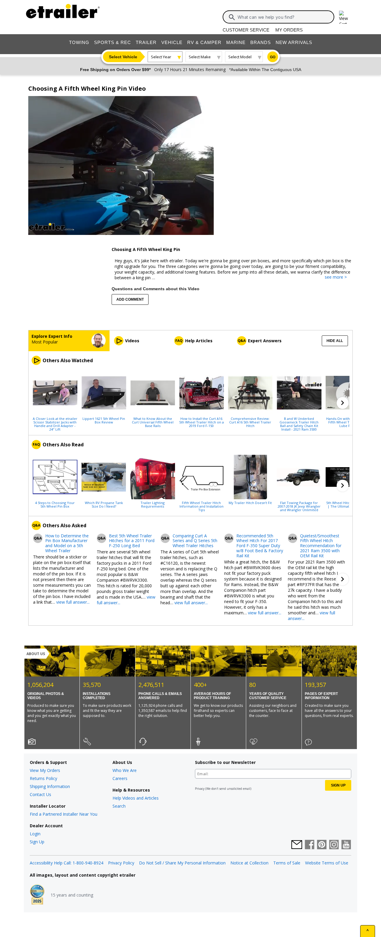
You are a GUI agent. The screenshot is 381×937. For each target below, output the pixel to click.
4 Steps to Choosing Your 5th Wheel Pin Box (55, 504)
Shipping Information (50, 786)
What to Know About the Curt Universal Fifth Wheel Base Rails (153, 422)
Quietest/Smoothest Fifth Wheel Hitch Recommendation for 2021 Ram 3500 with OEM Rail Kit (320, 545)
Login (35, 833)
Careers (120, 778)
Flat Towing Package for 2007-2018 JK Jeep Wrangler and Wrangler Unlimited (299, 506)
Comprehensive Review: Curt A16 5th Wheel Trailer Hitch (250, 422)
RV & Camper (204, 42)
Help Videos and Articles (136, 798)
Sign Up (37, 842)
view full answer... (73, 602)
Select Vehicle (123, 56)
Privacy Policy (121, 863)
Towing (79, 42)
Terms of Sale (286, 863)
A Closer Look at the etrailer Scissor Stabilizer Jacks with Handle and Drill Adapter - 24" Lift (55, 423)
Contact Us (40, 794)
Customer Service (246, 29)
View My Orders (45, 770)
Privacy (199, 789)
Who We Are (125, 770)
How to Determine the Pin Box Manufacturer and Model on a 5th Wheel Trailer (67, 543)
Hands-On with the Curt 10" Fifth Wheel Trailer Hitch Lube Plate (348, 422)
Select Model (240, 56)
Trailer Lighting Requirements (152, 504)
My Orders (289, 29)
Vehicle (171, 42)
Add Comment (130, 299)
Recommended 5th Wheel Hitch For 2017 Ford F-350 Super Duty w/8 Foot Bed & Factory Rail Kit (259, 545)
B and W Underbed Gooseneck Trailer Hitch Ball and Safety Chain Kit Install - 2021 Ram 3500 (298, 423)
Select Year (161, 56)
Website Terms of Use (326, 863)
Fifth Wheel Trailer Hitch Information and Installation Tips (201, 506)
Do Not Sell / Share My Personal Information (182, 863)
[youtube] (346, 845)
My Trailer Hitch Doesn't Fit (250, 502)
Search (119, 806)
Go (272, 57)
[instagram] (334, 845)
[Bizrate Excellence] (37, 895)
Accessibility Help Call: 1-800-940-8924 (66, 863)
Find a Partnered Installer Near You (63, 814)
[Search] (231, 17)
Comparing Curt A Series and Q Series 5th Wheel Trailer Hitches (195, 540)
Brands (260, 42)
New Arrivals (294, 42)
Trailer (146, 42)
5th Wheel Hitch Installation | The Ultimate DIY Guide (348, 504)
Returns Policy (43, 778)
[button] (343, 403)
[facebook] (310, 845)
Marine (236, 42)
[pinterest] (322, 845)
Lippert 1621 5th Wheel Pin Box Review (103, 420)
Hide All (335, 341)
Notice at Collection (249, 863)
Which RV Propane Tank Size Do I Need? (104, 504)
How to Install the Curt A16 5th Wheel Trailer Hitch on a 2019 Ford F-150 (201, 422)
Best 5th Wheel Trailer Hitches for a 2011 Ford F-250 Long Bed (131, 540)
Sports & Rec (112, 42)
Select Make (200, 56)
